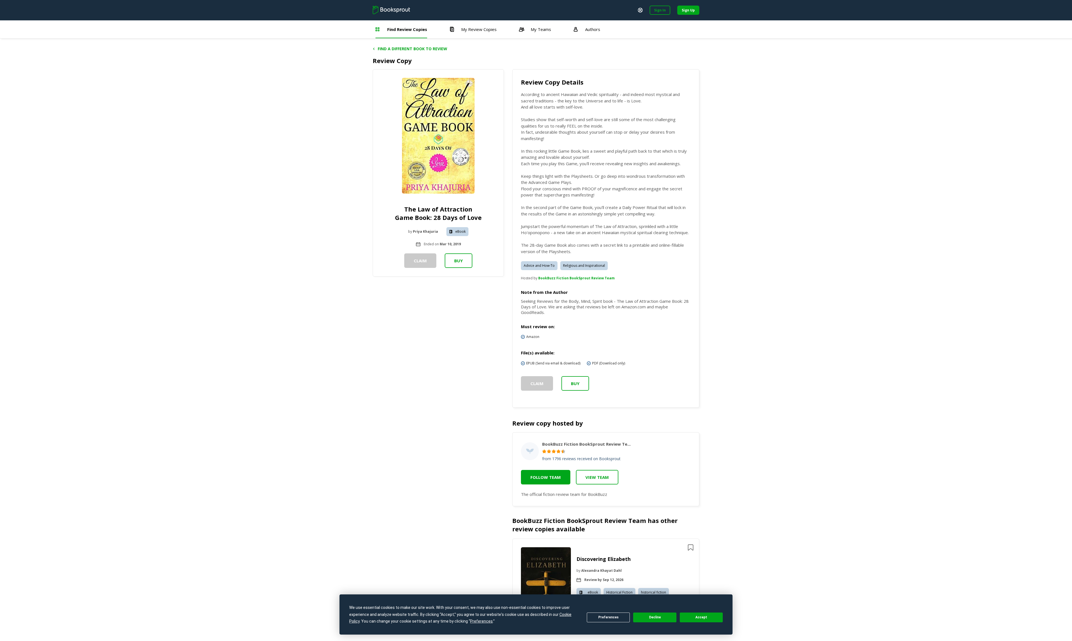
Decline (655, 617)
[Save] (690, 547)
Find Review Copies (407, 29)
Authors (592, 29)
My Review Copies (479, 29)
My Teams (541, 29)
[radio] (544, 451)
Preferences (608, 617)
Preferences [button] (481, 621)
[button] (605, 586)
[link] (546, 585)
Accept (701, 617)
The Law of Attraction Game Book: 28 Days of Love (438, 213)
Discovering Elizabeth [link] (603, 559)
